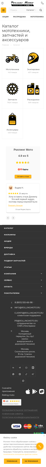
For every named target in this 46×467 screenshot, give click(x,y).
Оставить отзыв (23, 176)
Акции (7, 241)
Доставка (9, 254)
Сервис (8, 280)
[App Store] (27, 391)
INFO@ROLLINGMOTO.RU (27, 307)
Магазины (9, 235)
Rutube (33, 374)
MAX (23, 380)
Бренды (8, 248)
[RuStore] (41, 391)
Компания (10, 274)
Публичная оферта (12, 414)
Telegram (19, 367)
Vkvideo (33, 367)
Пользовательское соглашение (20, 410)
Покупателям (12, 293)
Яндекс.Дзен (19, 374)
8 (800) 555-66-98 (23, 303)
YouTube (26, 367)
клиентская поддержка (28, 314)
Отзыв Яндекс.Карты (23, 209)
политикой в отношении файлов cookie (20, 454)
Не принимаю (31, 461)
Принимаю (12, 461)
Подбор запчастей (14, 261)
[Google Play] (34, 391)
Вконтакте (13, 367)
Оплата (8, 287)
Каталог (8, 228)
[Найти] (40, 10)
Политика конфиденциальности (20, 417)
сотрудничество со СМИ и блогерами (26, 323)
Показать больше (15, 205)
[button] (17, 162)
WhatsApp (13, 374)
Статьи (8, 267)
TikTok (26, 374)
